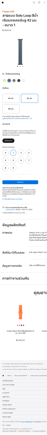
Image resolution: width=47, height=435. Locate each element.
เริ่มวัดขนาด (8, 141)
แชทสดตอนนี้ (10, 209)
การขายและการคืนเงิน (38, 431)
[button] (34, 2)
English (8, 425)
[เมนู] (44, 2)
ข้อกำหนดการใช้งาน (24, 431)
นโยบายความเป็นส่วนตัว (9, 431)
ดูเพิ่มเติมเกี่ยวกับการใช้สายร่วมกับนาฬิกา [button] (16, 118)
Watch (9, 376)
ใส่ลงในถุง (20, 182)
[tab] (17, 66)
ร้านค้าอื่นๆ (38, 422)
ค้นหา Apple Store (26, 422)
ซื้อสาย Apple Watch (21, 376)
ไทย (3, 425)
